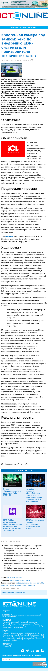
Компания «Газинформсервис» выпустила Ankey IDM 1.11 (12, 492)
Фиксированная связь (10, 635)
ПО (4, 639)
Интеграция (14, 580)
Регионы (32, 27)
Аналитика (14, 622)
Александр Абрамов (20, 60)
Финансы (39, 639)
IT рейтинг (36, 624)
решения (9, 236)
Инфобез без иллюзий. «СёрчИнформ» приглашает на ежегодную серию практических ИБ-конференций (34, 495)
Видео (43, 626)
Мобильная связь (17, 633)
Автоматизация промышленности (22, 585)
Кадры (19, 639)
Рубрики (14, 27)
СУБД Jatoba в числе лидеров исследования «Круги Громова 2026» (35, 524)
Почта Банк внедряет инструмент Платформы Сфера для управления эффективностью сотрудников (22, 548)
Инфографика (18, 628)
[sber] (24, 4)
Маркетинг (15, 637)
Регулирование (29, 639)
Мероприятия (33, 622)
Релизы (36, 626)
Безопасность (24, 580)
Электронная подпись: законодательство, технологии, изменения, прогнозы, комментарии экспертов (23, 555)
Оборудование (38, 637)
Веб (42, 635)
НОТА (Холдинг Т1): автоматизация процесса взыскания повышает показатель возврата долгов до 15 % (24, 562)
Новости (6, 622)
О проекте (6, 611)
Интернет (6, 633)
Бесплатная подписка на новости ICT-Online (21, 656)
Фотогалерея (7, 628)
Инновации (6, 640)
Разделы (23, 27)
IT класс (13, 624)
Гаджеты (15, 640)
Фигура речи (27, 626)
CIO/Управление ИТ (32, 633)
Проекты (6, 624)
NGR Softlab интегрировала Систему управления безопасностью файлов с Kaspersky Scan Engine (12, 525)
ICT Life (5, 626)
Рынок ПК (6, 637)
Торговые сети (26, 637)
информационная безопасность (28, 583)
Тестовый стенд (15, 626)
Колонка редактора (25, 624)
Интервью (23, 622)
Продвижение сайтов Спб (13, 592)
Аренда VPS (7, 646)
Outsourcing (11, 639)
